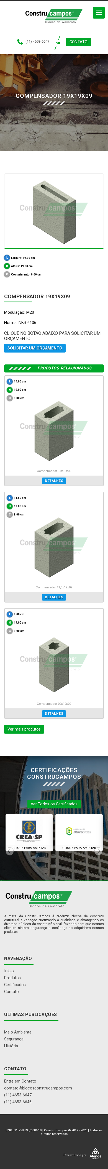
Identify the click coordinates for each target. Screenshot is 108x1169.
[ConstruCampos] (54, 15)
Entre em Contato (20, 1081)
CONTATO (79, 42)
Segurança (14, 1039)
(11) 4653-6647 (18, 1095)
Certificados (15, 984)
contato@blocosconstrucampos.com (38, 1088)
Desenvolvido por (75, 1154)
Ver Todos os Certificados (54, 804)
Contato (11, 991)
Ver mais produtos (24, 729)
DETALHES (54, 481)
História (11, 1046)
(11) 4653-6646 (18, 1102)
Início (9, 971)
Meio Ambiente (18, 1032)
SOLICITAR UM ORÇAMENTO (34, 348)
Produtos (12, 978)
